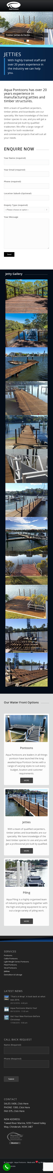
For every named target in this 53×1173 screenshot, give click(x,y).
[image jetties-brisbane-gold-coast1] (26, 568)
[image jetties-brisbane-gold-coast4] (26, 636)
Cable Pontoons (11, 958)
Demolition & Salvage (13, 974)
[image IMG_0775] (26, 364)
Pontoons (8, 955)
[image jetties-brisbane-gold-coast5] (26, 670)
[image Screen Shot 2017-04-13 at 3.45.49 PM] (26, 330)
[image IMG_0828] (26, 398)
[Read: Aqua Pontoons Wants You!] (6, 1009)
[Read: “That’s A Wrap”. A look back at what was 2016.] (6, 997)
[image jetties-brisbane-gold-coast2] (26, 602)
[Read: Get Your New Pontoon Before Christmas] (6, 1017)
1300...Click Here (21, 1107)
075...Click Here (16, 1111)
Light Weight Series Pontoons (16, 961)
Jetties (7, 971)
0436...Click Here (19, 1103)
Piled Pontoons (10, 964)
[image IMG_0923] (26, 500)
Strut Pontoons (10, 968)
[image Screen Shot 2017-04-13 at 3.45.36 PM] (26, 296)
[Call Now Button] (7, 1167)
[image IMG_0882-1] (26, 466)
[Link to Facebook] (43, 1169)
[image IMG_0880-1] (26, 432)
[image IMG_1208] (26, 534)
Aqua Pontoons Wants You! (23, 1008)
